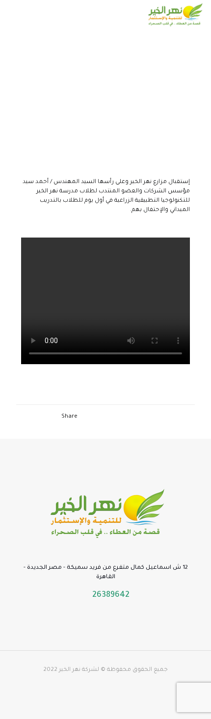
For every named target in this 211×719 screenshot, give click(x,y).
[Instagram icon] (79, 684)
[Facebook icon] (131, 684)
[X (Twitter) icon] (121, 684)
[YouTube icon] (110, 684)
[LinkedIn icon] (100, 684)
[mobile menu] (18, 14)
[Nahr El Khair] (174, 14)
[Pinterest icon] (90, 684)
